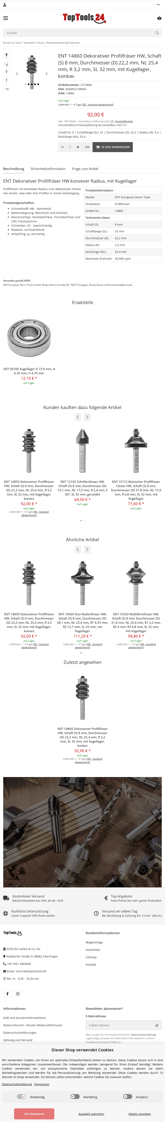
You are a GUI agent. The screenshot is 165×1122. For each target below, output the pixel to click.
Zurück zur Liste (12, 42)
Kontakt (91, 964)
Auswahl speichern (91, 1114)
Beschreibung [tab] (13, 169)
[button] (158, 4)
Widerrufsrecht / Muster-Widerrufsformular (32, 1025)
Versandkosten (124, 121)
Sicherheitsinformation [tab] (48, 169)
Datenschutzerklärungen (20, 1033)
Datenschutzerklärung (143, 1034)
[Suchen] (157, 32)
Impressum (41, 1084)
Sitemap (91, 957)
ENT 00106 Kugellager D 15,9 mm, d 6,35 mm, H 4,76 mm (29, 371)
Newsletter (93, 950)
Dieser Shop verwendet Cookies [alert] (82, 1050)
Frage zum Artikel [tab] (85, 169)
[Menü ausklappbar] (5, 18)
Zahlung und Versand (17, 1040)
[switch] (21, 1096)
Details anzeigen (140, 1114)
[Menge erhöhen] (78, 147)
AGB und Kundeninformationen (24, 1018)
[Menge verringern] (62, 147)
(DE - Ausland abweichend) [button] (97, 104)
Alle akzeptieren (34, 1114)
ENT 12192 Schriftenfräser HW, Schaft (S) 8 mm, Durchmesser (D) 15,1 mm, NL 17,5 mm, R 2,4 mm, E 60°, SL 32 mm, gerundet (83, 488)
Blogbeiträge (94, 942)
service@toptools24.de (31, 971)
